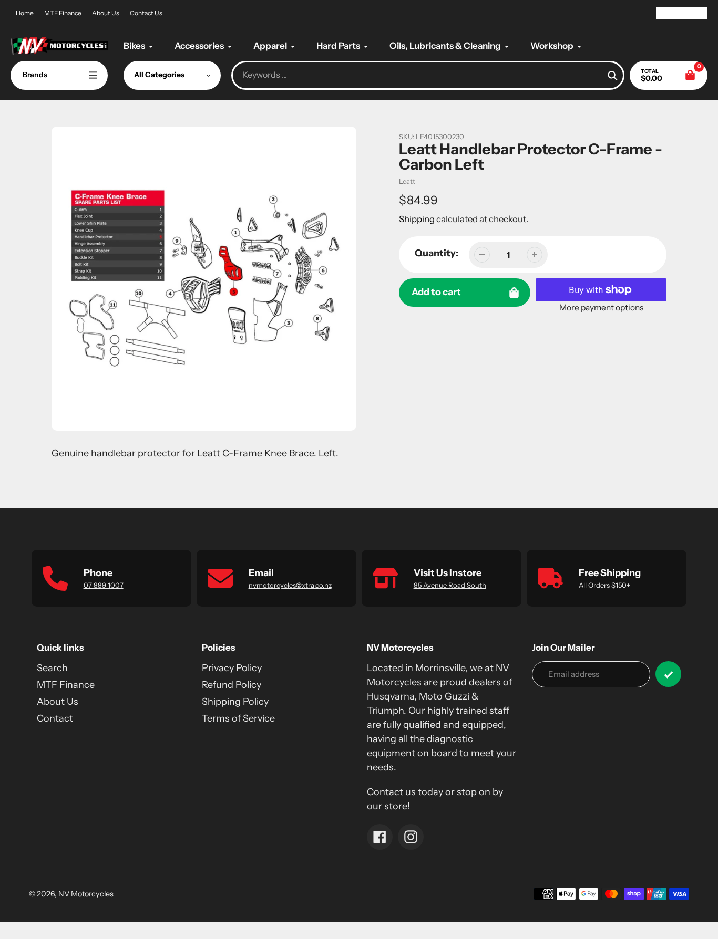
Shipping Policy (235, 701)
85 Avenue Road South (450, 585)
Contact (55, 718)
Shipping (417, 219)
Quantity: (436, 253)
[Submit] (668, 674)
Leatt (407, 181)
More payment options (601, 307)
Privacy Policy (232, 668)
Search (52, 668)
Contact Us (146, 13)
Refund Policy (231, 685)
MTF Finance (62, 13)
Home (25, 13)
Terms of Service (238, 718)
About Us (105, 13)
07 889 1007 (104, 585)
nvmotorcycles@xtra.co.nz (290, 585)
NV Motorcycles (86, 894)
